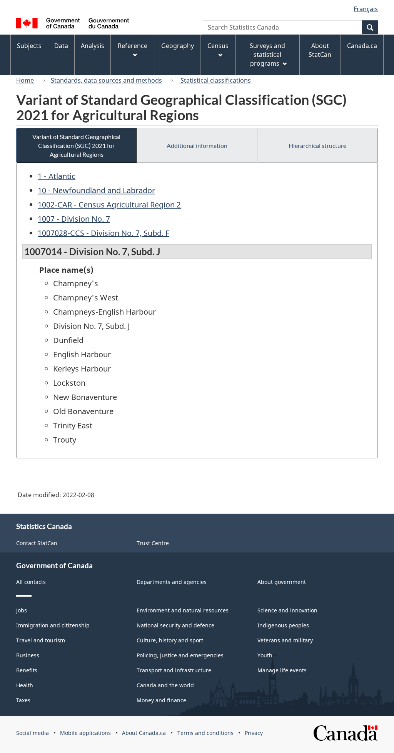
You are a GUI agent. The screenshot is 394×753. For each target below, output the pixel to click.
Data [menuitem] (61, 45)
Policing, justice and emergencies (180, 655)
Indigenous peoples (283, 625)
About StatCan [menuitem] (320, 50)
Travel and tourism (40, 640)
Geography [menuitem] (177, 45)
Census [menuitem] (218, 45)
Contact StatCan (36, 543)
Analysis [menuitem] (92, 45)
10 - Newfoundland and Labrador (96, 190)
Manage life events (282, 670)
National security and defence (175, 625)
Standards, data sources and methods (106, 80)
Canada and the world (165, 685)
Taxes (23, 700)
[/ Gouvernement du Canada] (72, 24)
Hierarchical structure (317, 145)
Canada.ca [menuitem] (362, 45)
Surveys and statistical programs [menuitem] (267, 54)
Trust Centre (153, 543)
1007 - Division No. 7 (74, 219)
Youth (264, 655)
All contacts (31, 581)
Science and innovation (287, 610)
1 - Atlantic (56, 176)
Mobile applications (85, 732)
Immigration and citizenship (53, 625)
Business (27, 655)
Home (25, 80)
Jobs (21, 610)
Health (24, 685)
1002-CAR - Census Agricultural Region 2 (109, 204)
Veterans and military (285, 640)
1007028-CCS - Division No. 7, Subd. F (103, 233)
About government (281, 581)
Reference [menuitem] (132, 45)
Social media (32, 732)
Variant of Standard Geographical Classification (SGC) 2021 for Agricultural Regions (76, 145)
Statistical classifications (215, 80)
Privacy (254, 732)
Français (366, 9)
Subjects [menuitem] (29, 45)
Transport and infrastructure (174, 670)
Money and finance (161, 700)
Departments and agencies (172, 581)
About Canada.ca (144, 732)
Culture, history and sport (170, 640)
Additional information (197, 145)
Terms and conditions (205, 732)
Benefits (26, 670)
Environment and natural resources (183, 610)
